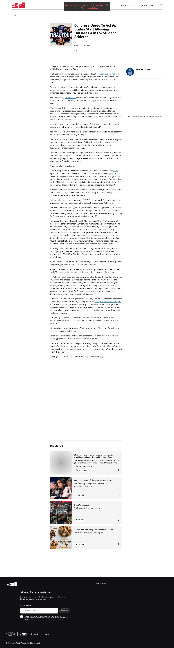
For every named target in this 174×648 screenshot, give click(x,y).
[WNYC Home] (18, 5)
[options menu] (76, 51)
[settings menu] (161, 5)
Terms (26, 619)
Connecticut (70, 97)
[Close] (107, 5)
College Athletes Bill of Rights (108, 301)
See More (42, 599)
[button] (86, 463)
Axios (115, 170)
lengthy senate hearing (108, 74)
